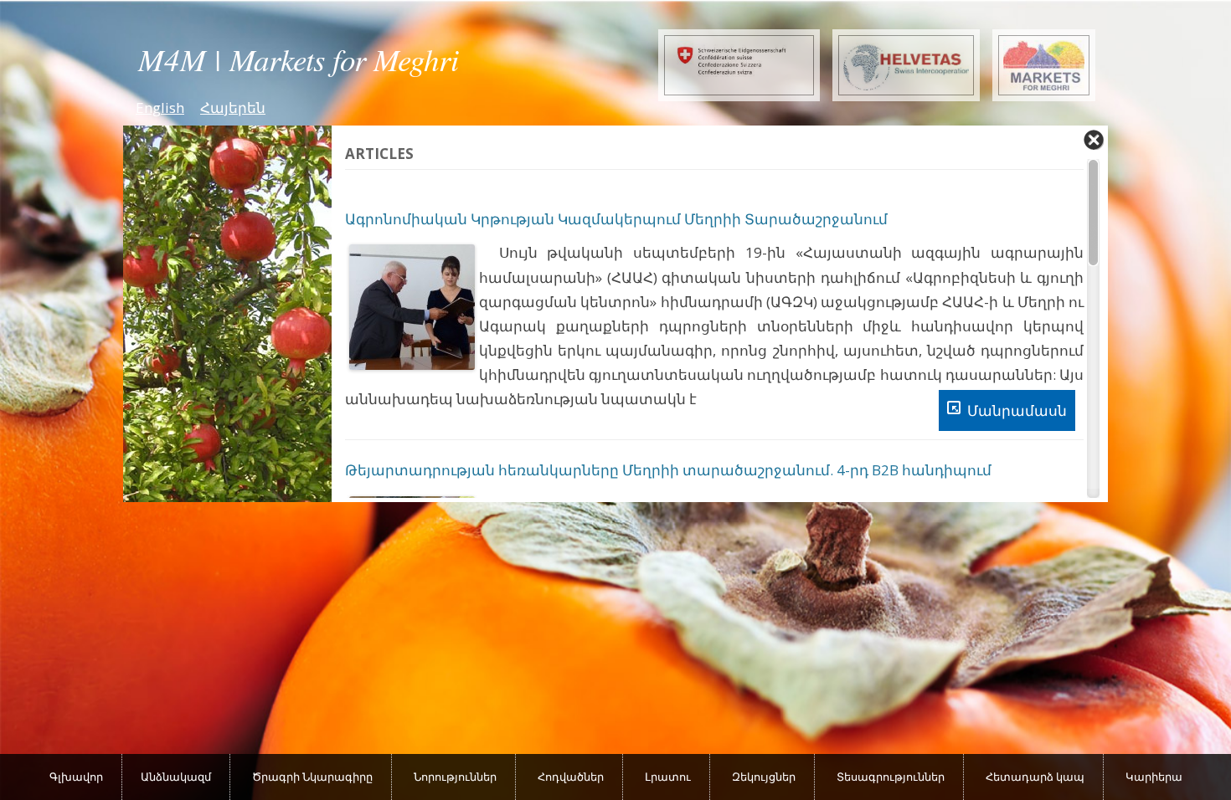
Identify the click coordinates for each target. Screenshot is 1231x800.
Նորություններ (455, 776)
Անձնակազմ (176, 776)
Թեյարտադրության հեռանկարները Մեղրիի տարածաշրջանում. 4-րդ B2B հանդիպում (668, 469)
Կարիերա (1153, 776)
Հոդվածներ (571, 776)
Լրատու (668, 776)
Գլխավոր (76, 776)
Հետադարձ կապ (1035, 776)
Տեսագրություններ (891, 776)
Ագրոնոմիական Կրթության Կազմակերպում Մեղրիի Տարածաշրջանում (616, 218)
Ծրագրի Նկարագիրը (312, 776)
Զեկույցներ (764, 776)
